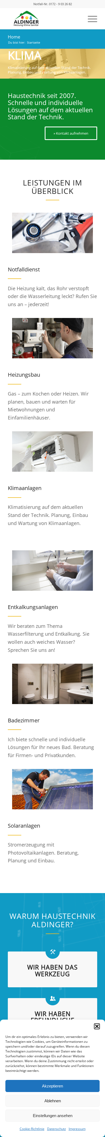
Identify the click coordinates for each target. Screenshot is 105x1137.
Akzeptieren (52, 1086)
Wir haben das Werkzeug (52, 970)
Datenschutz (56, 1128)
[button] (97, 1026)
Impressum (77, 1128)
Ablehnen (52, 1100)
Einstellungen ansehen (52, 1115)
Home (14, 37)
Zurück (4, 58)
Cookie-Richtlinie (32, 1128)
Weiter (100, 58)
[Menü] (89, 18)
